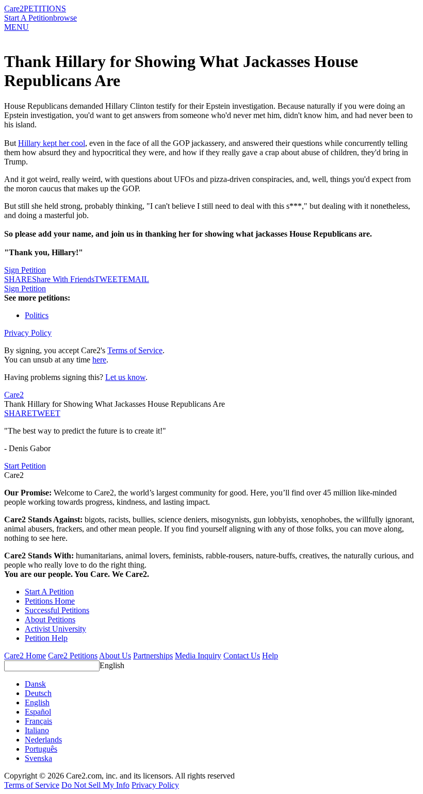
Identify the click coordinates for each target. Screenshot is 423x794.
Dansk (35, 684)
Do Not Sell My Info (95, 785)
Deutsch (38, 693)
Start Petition (25, 465)
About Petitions (50, 619)
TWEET (108, 279)
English (112, 665)
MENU (16, 27)
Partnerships (153, 655)
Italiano (37, 730)
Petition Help (46, 638)
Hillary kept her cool (51, 143)
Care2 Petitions (72, 655)
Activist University (55, 628)
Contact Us (241, 655)
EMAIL (136, 279)
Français (38, 721)
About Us (115, 655)
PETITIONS (45, 8)
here (99, 359)
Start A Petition (28, 17)
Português (41, 749)
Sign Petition (25, 270)
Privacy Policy (28, 332)
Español (38, 711)
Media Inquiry (198, 655)
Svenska (38, 758)
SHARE (18, 413)
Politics (36, 315)
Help (270, 655)
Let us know (125, 377)
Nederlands (43, 739)
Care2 (14, 8)
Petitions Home (50, 601)
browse (65, 17)
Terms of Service (134, 350)
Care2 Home (25, 655)
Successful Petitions (57, 610)
